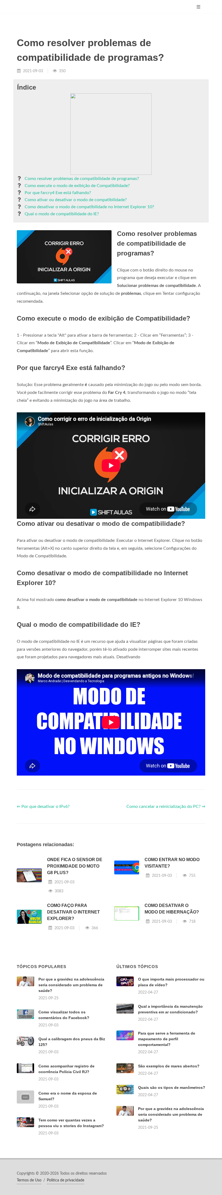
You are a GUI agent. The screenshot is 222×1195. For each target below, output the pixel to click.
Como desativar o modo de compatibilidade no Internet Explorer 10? (89, 207)
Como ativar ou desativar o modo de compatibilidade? (76, 200)
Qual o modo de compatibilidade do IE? (62, 214)
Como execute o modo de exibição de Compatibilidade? (77, 186)
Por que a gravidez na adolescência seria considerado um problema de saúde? (71, 985)
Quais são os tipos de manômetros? (171, 1087)
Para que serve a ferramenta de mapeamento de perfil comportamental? (166, 1039)
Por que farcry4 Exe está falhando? (58, 193)
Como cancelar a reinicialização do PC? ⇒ (165, 806)
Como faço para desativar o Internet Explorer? (73, 912)
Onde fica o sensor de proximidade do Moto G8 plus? (74, 866)
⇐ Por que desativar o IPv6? (43, 806)
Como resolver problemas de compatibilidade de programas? (82, 178)
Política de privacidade (65, 1180)
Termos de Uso (29, 1180)
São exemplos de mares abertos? (169, 1066)
